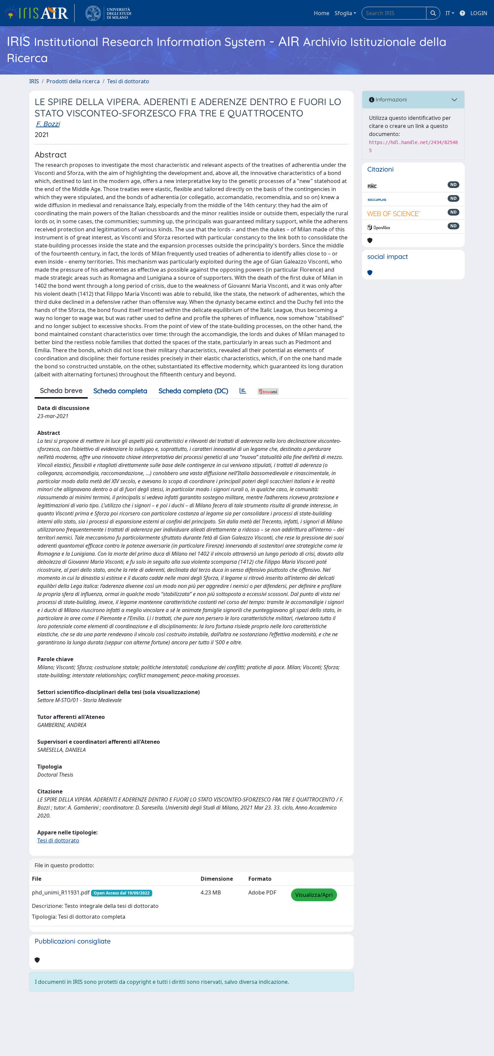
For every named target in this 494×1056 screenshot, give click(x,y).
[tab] (243, 391)
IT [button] (448, 13)
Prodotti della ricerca (73, 81)
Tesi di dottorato (128, 81)
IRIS (34, 81)
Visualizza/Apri (314, 895)
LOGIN (478, 13)
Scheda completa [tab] (120, 390)
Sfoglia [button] (343, 13)
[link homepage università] (108, 13)
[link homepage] (39, 13)
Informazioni (390, 99)
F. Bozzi (47, 124)
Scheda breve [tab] (61, 390)
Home (321, 13)
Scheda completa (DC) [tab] (193, 390)
